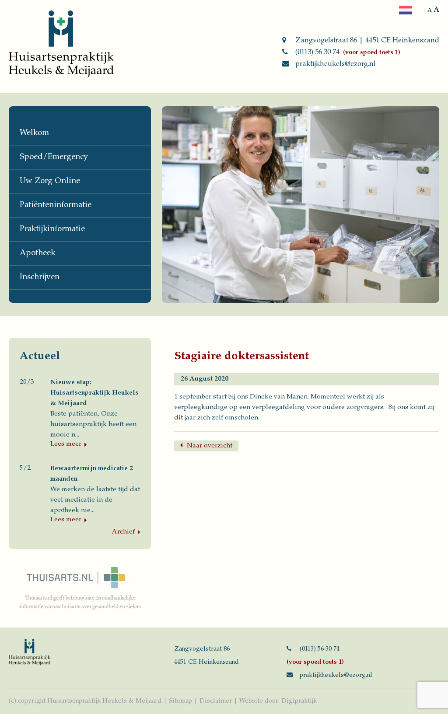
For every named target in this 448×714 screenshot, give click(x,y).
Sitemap (180, 701)
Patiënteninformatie (55, 205)
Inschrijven (40, 277)
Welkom (34, 133)
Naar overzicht (209, 446)
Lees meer (65, 444)
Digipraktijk (299, 701)
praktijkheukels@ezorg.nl (335, 64)
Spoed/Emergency (54, 157)
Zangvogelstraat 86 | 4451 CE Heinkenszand (367, 40)
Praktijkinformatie (52, 229)
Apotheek (37, 253)
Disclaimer (216, 701)
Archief (123, 532)
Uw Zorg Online (50, 181)
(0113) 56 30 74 (317, 52)
